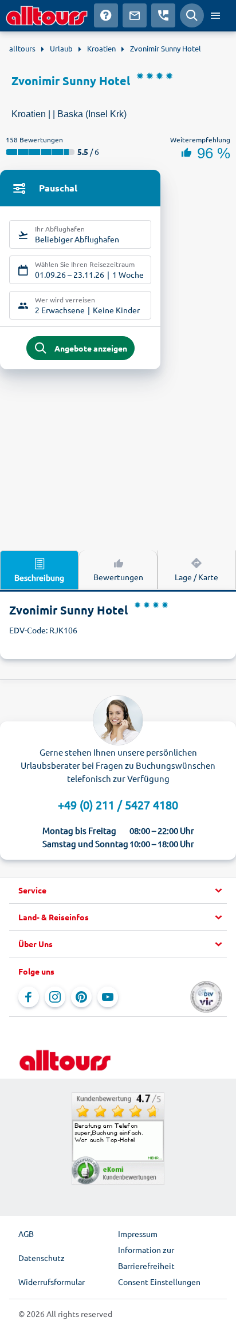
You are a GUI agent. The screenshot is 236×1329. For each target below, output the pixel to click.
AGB (26, 1233)
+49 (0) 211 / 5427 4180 (118, 804)
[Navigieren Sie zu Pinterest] (81, 997)
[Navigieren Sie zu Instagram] (55, 997)
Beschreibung (39, 577)
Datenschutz (41, 1257)
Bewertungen (118, 577)
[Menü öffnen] (215, 15)
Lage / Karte (196, 577)
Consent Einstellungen (159, 1281)
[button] (118, 890)
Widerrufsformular (51, 1281)
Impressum (138, 1233)
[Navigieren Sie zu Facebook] (28, 997)
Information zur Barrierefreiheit (146, 1257)
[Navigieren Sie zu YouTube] (107, 997)
